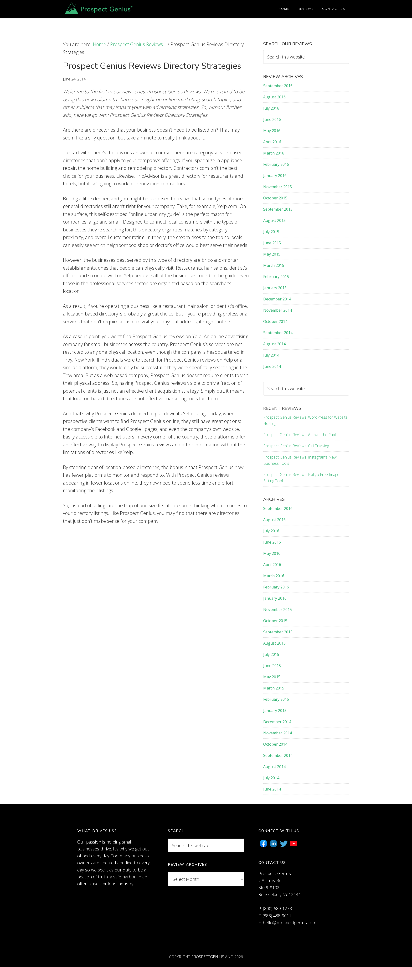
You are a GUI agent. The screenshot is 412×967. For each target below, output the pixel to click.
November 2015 (277, 186)
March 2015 (273, 265)
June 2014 (272, 366)
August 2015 (274, 220)
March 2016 (273, 153)
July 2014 (271, 355)
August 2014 (274, 344)
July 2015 (271, 231)
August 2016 (274, 97)
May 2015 (271, 254)
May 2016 (271, 130)
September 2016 (278, 85)
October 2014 (275, 321)
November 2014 (277, 310)
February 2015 (276, 276)
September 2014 (278, 332)
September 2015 (278, 209)
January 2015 (275, 287)
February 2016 (276, 164)
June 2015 (272, 243)
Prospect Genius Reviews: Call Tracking (296, 446)
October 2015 (275, 198)
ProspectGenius (207, 956)
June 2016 (272, 119)
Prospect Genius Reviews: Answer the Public (300, 434)
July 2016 (271, 108)
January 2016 (275, 175)
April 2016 (272, 141)
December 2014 (277, 299)
